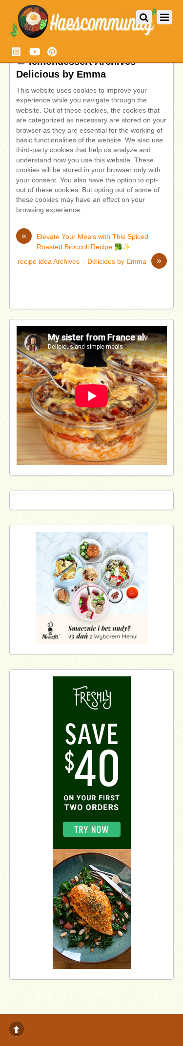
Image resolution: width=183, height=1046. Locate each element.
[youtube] (34, 50)
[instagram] (16, 50)
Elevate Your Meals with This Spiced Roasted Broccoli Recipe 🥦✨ (84, 241)
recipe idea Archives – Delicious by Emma (90, 261)
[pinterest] (52, 50)
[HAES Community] (86, 35)
